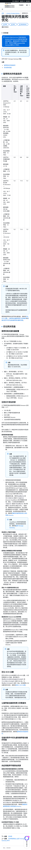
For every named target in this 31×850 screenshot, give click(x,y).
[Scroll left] (18, 5)
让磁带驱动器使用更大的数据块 (17, 318)
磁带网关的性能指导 (9, 65)
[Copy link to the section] (2, 74)
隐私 (4, 848)
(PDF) (17, 45)
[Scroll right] (29, 5)
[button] (5, 33)
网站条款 (8, 848)
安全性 (10, 836)
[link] (25, 13)
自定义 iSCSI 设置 (20, 685)
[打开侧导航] (2, 9)
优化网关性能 (8, 67)
